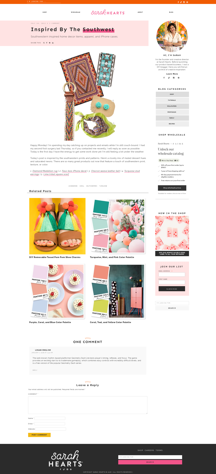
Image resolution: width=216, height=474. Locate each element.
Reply (35, 370)
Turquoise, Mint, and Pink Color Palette (112, 257)
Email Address (165, 271)
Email (31, 424)
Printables (172, 112)
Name (31, 418)
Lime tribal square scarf (56, 174)
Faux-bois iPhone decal (74, 171)
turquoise (103, 186)
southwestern (91, 186)
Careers (149, 450)
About (140, 12)
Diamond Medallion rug (45, 171)
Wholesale (75, 12)
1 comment (54, 23)
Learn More (172, 74)
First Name (163, 279)
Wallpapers (172, 106)
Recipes (172, 124)
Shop (45, 12)
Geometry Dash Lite (80, 358)
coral (82, 186)
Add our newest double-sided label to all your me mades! (172, 253)
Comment (33, 394)
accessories (73, 186)
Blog (171, 12)
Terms (159, 450)
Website (31, 429)
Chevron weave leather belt (105, 171)
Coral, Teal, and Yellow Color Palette (110, 322)
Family (171, 118)
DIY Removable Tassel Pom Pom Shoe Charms (54, 257)
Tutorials (172, 100)
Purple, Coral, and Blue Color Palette (50, 322)
